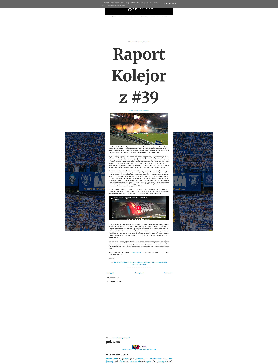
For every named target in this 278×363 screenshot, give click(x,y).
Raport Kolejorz (151, 262)
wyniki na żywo (127, 349)
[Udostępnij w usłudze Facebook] (113, 258)
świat (122, 361)
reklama (164, 17)
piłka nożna (132, 262)
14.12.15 (131, 110)
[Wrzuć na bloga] (111, 258)
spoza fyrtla (134, 17)
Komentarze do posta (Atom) (121, 338)
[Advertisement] (139, 30)
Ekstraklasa (117, 262)
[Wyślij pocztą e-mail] (109, 258)
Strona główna (139, 273)
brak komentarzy (142, 264)
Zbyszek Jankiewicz (143, 110)
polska (139, 262)
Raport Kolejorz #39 (139, 76)
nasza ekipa (154, 17)
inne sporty (144, 17)
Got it (174, 3)
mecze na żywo (137, 349)
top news (159, 262)
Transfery (149, 361)
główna (113, 17)
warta (126, 17)
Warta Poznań (135, 361)
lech (120, 17)
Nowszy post (110, 273)
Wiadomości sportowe (149, 349)
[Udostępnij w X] (112, 258)
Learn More (167, 3)
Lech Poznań (125, 262)
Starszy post (168, 273)
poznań (143, 262)
